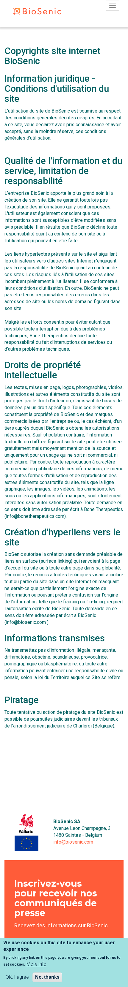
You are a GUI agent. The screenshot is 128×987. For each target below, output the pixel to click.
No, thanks (47, 977)
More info (36, 964)
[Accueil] (32, 12)
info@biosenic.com (73, 842)
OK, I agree (17, 977)
